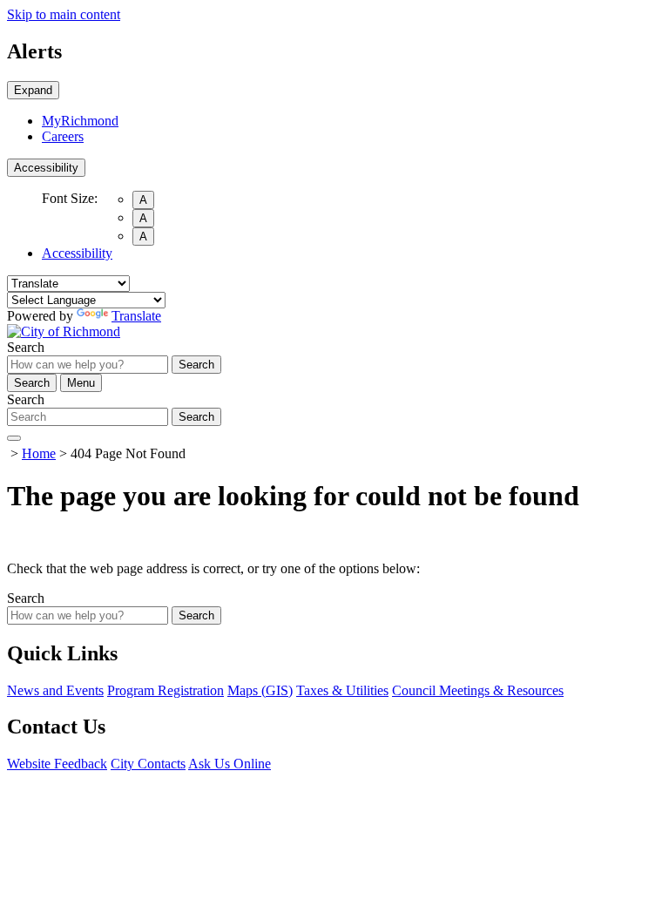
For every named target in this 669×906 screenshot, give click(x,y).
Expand (33, 90)
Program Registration (165, 690)
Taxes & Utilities (342, 690)
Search (25, 347)
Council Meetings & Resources (478, 690)
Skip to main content (63, 14)
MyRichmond (80, 120)
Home (39, 453)
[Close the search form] (14, 438)
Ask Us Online (229, 763)
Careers (63, 136)
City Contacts (148, 763)
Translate (136, 315)
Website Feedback (57, 763)
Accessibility (46, 167)
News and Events (55, 690)
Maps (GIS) (260, 690)
